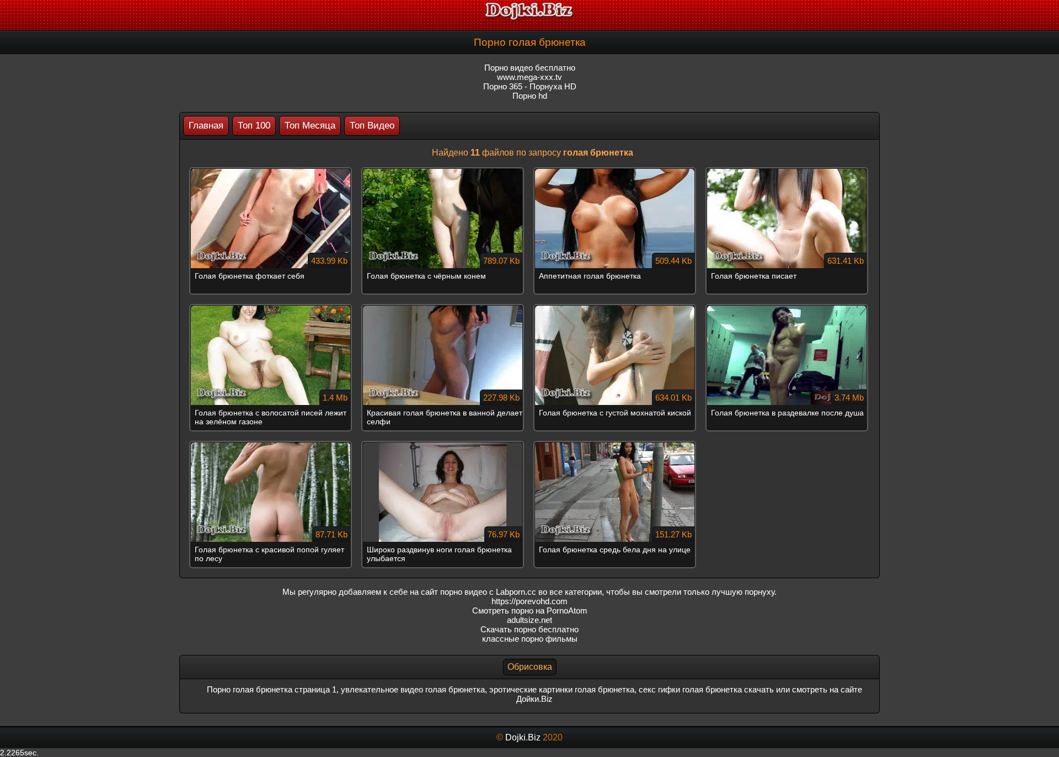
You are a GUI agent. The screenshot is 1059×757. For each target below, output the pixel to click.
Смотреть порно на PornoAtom (529, 610)
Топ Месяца (310, 125)
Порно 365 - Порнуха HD (529, 86)
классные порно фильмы (529, 638)
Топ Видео (372, 125)
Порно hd (529, 95)
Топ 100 (254, 125)
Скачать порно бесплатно (529, 629)
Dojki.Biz (523, 737)
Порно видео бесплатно (529, 67)
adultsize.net (529, 620)
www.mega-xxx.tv (529, 77)
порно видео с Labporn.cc (488, 591)
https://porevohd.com (529, 601)
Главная (206, 125)
